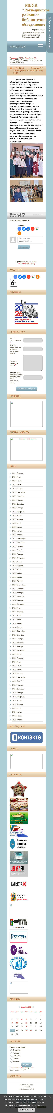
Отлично (16, 1050)
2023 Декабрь (18, 596)
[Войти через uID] (19, 229)
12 (26, 1023)
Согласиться (26, 1110)
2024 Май (16, 616)
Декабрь (28, 58)
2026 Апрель (17, 704)
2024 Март (16, 608)
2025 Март (16, 654)
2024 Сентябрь (18, 631)
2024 (21, 58)
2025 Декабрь (18, 689)
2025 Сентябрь (18, 677)
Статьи (15, 214)
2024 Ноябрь (17, 639)
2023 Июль (17, 577)
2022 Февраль (18, 512)
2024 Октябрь (18, 635)
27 (31, 1030)
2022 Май (16, 523)
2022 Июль (17, 531)
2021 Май (16, 477)
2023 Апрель (17, 566)
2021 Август (17, 488)
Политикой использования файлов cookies (24, 1105)
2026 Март (16, 700)
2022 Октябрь (18, 542)
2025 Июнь (17, 666)
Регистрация (23, 264)
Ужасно (16, 1061)
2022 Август (17, 535)
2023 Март (16, 562)
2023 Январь (17, 554)
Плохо (15, 1059)
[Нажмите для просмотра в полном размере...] (28, 178)
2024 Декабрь (18, 643)
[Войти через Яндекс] (32, 229)
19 (26, 1027)
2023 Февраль (18, 558)
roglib (14, 216)
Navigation (17, 46)
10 (17, 1023)
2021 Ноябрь (17, 500)
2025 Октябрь (18, 681)
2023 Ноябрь (17, 592)
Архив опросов (27, 1068)
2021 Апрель (17, 473)
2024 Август (17, 627)
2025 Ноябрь (17, 685)
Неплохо (16, 1056)
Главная (13, 58)
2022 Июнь (17, 527)
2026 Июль (17, 716)
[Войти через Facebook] (28, 229)
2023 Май (16, 569)
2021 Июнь (17, 481)
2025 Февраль (18, 650)
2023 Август (17, 581)
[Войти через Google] (37, 229)
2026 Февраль (18, 697)
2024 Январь (17, 600)
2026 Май (16, 708)
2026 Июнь (17, 712)
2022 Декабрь (18, 550)
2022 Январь (17, 508)
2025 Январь (17, 646)
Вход (32, 264)
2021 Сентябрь (18, 492)
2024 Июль (17, 623)
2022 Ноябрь (17, 546)
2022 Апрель (17, 519)
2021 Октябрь (18, 496)
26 (26, 1030)
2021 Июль (17, 485)
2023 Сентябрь (18, 585)
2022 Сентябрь (18, 539)
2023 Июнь (17, 573)
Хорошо (16, 1053)
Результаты (14, 1068)
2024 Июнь (17, 619)
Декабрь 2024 (26, 1007)
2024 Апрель (17, 612)
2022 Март (16, 515)
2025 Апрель (17, 658)
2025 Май (16, 662)
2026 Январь (17, 693)
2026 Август (17, 720)
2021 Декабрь (18, 504)
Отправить (24, 247)
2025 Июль (17, 670)
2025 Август (17, 673)
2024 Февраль (18, 604)
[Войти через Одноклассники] (19, 233)
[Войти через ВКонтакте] (24, 229)
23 (35, 58)
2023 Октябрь (18, 589)
